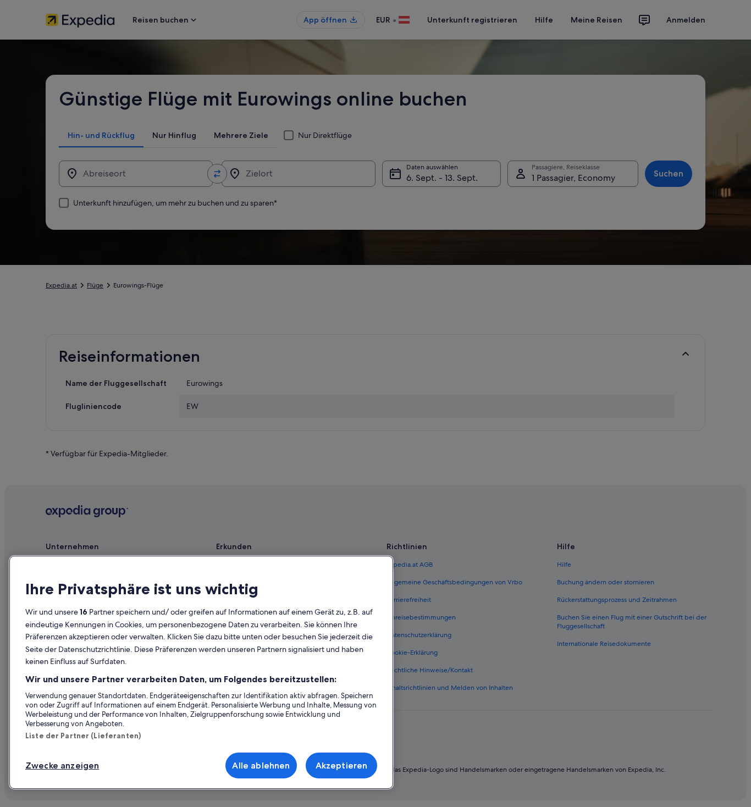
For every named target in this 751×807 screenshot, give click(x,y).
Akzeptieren (342, 765)
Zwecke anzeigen (62, 765)
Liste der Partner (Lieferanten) (83, 735)
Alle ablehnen (261, 765)
